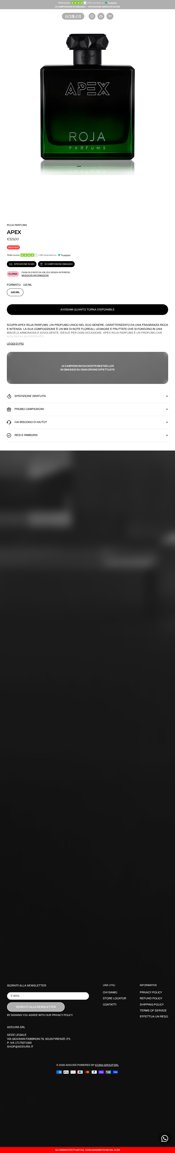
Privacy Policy (151, 992)
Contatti (109, 1004)
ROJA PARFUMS (17, 225)
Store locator (114, 998)
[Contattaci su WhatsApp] (165, 1138)
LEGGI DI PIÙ (15, 343)
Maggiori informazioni (35, 275)
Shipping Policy (152, 1004)
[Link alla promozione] (87, 2)
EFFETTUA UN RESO (154, 1016)
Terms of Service (153, 1010)
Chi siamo (110, 992)
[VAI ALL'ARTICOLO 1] (79, 166)
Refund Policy (151, 998)
